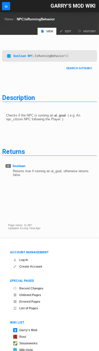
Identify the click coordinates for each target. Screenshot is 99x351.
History (89, 31)
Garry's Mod (28, 330)
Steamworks (28, 343)
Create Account (30, 266)
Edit (68, 31)
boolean (19, 56)
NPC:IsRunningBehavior (36, 19)
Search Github (78, 68)
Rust (22, 337)
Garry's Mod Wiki (73, 6)
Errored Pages (29, 301)
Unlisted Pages (30, 295)
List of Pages (28, 308)
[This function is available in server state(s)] (9, 56)
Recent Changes (31, 288)
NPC (30, 56)
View (49, 31)
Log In (23, 260)
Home (9, 19)
